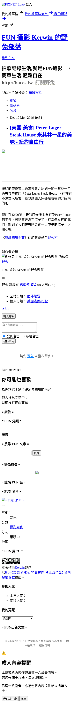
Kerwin (20, 567)
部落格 (15, 105)
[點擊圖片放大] (26, 180)
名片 (13, 110)
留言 (33, 285)
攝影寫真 (35, 92)
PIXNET (19, 641)
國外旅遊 (33, 296)
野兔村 (53, 237)
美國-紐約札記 (37, 301)
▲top (5, 308)
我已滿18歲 (10, 698)
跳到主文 (8, 58)
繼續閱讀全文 (15, 237)
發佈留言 (8, 341)
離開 (23, 698)
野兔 (5, 261)
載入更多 (8, 316)
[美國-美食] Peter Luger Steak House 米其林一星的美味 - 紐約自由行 (41, 135)
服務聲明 (44, 645)
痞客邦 (25, 285)
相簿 (13, 100)
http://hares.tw (17, 82)
